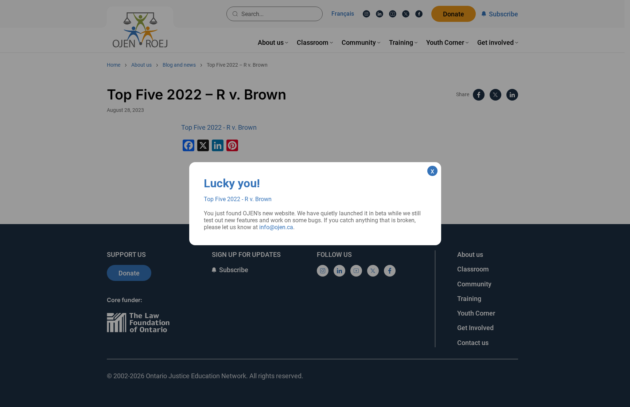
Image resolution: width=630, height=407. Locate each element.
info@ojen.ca (276, 227)
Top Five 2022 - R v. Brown (238, 199)
